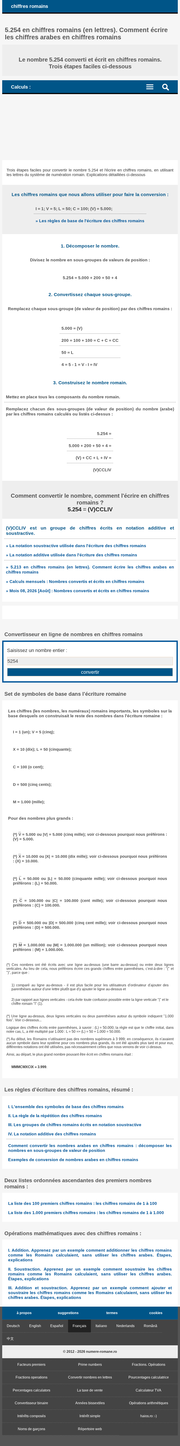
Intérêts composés (31, 1416)
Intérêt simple (89, 1416)
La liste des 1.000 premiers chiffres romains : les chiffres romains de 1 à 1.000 (86, 1212)
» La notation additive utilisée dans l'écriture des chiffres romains (71, 554)
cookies (155, 1313)
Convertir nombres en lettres (90, 1377)
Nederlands (125, 1326)
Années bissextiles (90, 1403)
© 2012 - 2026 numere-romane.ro (90, 1351)
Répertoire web (90, 1429)
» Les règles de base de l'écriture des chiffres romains (90, 220)
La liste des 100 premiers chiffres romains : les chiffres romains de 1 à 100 (82, 1203)
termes (112, 1313)
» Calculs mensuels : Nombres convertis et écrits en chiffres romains (75, 581)
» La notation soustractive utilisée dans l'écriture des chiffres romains (76, 545)
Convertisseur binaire (31, 1403)
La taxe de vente (90, 1390)
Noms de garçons (31, 1429)
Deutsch (13, 1326)
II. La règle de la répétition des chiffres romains (55, 1115)
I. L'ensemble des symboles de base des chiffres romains (66, 1106)
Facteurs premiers (31, 1364)
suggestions (68, 1313)
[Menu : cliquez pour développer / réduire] (152, 86)
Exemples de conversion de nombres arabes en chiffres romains (73, 1159)
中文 (10, 1338)
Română (150, 1326)
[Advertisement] (90, 127)
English (35, 1326)
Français (79, 1326)
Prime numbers (90, 1364)
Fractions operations (31, 1377)
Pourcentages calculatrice (148, 1377)
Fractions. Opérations (148, 1364)
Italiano (101, 1326)
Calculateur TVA (148, 1390)
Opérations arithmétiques (148, 1403)
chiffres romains (29, 6)
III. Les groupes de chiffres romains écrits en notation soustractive (74, 1124)
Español (56, 1326)
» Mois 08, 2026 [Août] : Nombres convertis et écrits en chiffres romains (77, 590)
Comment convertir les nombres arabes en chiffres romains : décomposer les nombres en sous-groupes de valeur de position (90, 1148)
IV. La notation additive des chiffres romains (52, 1134)
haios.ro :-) (148, 1416)
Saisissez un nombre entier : (37, 650)
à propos (24, 1313)
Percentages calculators (31, 1390)
